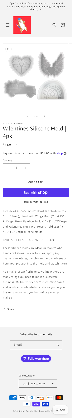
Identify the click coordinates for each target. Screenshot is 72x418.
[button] (7, 25)
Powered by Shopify (49, 411)
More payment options (36, 201)
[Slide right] (44, 116)
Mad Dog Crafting (30, 411)
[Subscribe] (58, 344)
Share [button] (10, 309)
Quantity (7, 160)
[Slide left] (27, 116)
